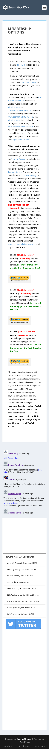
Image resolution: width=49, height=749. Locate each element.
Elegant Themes (24, 739)
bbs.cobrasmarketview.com (20, 110)
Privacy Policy (30, 175)
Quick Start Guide (28, 82)
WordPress (25, 742)
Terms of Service (23, 746)
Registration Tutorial (20, 139)
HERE (34, 563)
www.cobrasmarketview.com (20, 117)
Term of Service (18, 159)
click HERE (20, 65)
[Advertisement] (23, 535)
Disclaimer (9, 746)
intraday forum (14, 107)
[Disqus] (24, 483)
